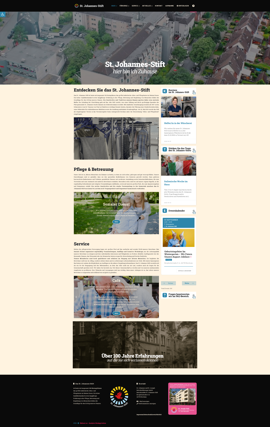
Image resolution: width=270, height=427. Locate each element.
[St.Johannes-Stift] (89, 5)
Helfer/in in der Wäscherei (178, 123)
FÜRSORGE (124, 6)
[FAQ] (193, 6)
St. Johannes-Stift (171, 226)
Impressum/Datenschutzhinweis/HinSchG (149, 414)
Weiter (187, 283)
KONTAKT (158, 6)
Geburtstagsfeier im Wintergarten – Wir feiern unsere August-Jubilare (178, 254)
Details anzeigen (184, 271)
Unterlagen (183, 6)
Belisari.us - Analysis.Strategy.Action (93, 423)
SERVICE (135, 6)
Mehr (116, 141)
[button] (2, 14)
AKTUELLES (146, 6)
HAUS (113, 6)
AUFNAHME (169, 6)
